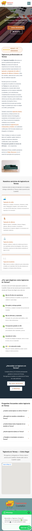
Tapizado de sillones (9, 222)
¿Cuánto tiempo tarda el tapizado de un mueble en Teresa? (14, 425)
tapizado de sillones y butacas (10, 73)
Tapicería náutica (8, 242)
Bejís (9, 152)
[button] (29, 513)
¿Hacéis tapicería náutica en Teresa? (13, 431)
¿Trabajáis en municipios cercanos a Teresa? (13, 438)
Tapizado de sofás (8, 202)
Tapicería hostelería (8, 262)
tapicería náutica (17, 111)
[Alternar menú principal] (29, 3)
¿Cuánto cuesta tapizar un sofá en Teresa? (15, 410)
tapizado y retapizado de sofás (10, 71)
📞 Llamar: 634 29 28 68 (16, 27)
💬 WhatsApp (16, 31)
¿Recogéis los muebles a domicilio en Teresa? (13, 417)
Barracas (13, 152)
